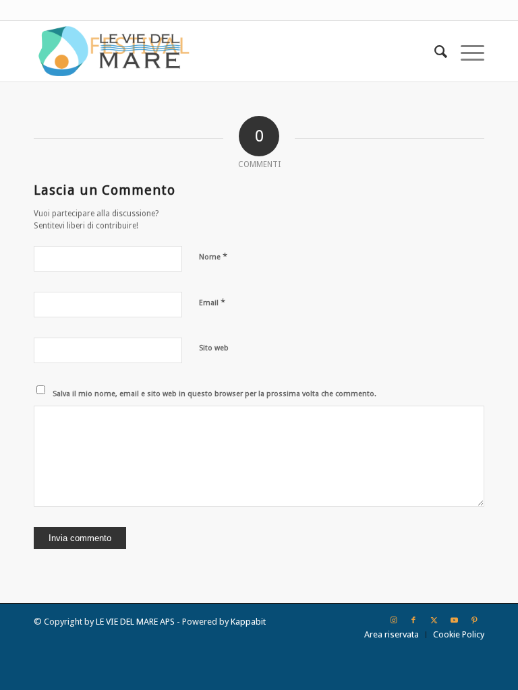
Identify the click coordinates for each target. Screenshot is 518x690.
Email (212, 302)
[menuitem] (434, 51)
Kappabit (248, 622)
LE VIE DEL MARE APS (135, 622)
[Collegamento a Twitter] (434, 620)
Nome (213, 256)
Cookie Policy (458, 634)
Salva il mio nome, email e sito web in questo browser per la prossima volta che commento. (214, 393)
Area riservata (391, 634)
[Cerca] (434, 51)
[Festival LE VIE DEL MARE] (114, 51)
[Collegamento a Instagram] (393, 620)
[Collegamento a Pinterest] (474, 620)
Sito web (214, 348)
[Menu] (465, 51)
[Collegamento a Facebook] (413, 620)
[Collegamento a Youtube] (454, 620)
